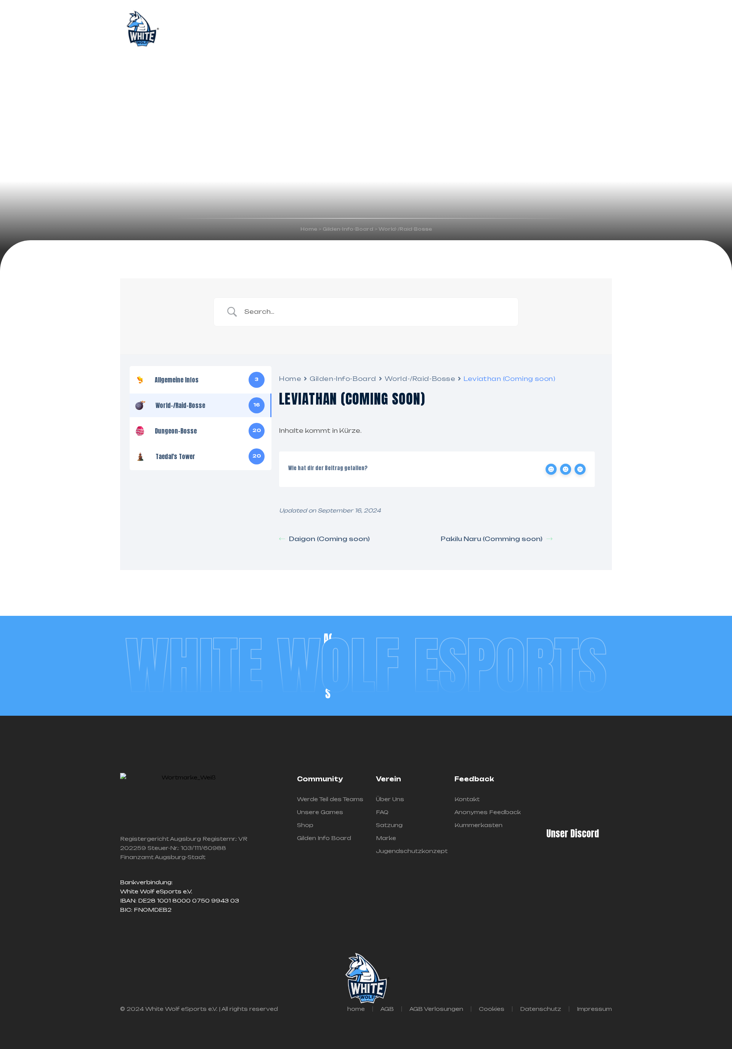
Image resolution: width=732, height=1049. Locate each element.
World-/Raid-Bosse (420, 378)
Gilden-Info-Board (343, 378)
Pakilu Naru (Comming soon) (492, 539)
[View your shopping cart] (609, 29)
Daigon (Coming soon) (329, 539)
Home (290, 378)
